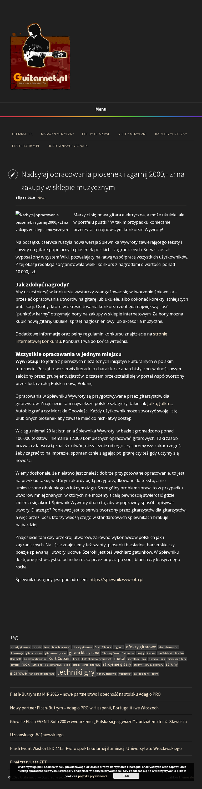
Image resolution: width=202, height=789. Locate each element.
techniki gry (76, 672)
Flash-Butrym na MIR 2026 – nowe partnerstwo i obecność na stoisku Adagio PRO (85, 694)
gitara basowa (34, 653)
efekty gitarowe (141, 647)
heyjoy (140, 653)
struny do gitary (153, 664)
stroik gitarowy (91, 664)
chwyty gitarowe (82, 647)
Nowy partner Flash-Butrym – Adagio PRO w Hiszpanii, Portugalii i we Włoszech (84, 708)
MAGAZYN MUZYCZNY (57, 134)
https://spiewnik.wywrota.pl (116, 579)
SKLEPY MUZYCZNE (132, 134)
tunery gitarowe (106, 673)
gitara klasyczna (84, 652)
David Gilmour (103, 647)
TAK (126, 775)
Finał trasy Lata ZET (28, 762)
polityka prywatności (92, 776)
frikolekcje (17, 653)
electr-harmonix (168, 647)
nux (162, 659)
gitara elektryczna (55, 653)
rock (25, 664)
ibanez (151, 653)
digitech (118, 647)
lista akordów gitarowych (97, 659)
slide (67, 664)
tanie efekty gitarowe (41, 673)
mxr (144, 659)
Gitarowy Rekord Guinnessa (118, 653)
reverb (15, 664)
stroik (76, 664)
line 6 (76, 659)
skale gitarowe (53, 664)
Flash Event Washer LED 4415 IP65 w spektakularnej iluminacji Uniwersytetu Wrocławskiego (96, 748)
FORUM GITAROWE (96, 134)
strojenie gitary (117, 664)
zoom (155, 673)
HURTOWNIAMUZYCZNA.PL (68, 145)
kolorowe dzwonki (35, 659)
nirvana (153, 659)
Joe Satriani (165, 653)
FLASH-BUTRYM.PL (26, 145)
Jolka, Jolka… (159, 403)
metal (119, 658)
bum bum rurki (61, 647)
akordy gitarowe (20, 647)
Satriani (37, 664)
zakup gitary (141, 673)
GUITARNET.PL (22, 134)
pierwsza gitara (177, 659)
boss (46, 647)
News (42, 197)
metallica (133, 659)
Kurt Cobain (59, 658)
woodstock (125, 673)
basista (37, 647)
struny (138, 664)
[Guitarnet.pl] (40, 90)
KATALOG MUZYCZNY (171, 134)
